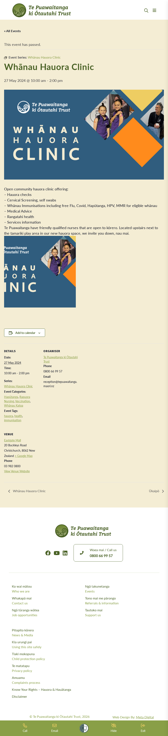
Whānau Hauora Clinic (18, 386)
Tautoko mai (93, 612)
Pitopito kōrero (23, 632)
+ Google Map (24, 456)
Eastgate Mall (12, 440)
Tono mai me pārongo (102, 600)
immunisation (12, 420)
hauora (8, 416)
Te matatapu (22, 668)
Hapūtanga (11, 397)
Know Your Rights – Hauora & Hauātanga (41, 689)
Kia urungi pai (26, 644)
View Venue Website (17, 471)
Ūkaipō (154, 490)
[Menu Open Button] (154, 15)
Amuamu (26, 680)
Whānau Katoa (13, 405)
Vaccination (22, 401)
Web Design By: (133, 717)
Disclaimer (19, 696)
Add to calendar (25, 333)
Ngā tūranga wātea (25, 612)
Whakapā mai (22, 600)
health (18, 416)
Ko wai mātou (22, 589)
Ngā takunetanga (97, 589)
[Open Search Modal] (146, 15)
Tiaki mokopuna (28, 656)
